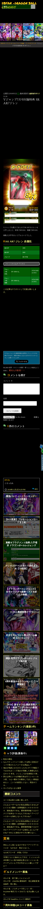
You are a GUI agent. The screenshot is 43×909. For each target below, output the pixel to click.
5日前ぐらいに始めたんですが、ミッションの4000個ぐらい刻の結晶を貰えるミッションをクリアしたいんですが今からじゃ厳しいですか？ (21, 861)
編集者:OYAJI (34, 93)
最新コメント (13, 794)
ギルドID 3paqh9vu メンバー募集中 (17, 899)
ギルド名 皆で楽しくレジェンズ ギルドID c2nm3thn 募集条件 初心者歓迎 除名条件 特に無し (21, 881)
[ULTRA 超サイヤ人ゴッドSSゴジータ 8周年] (28, 32)
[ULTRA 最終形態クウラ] (5, 32)
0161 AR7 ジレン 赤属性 (17, 241)
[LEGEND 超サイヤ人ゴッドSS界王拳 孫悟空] (16, 32)
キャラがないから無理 (12, 788)
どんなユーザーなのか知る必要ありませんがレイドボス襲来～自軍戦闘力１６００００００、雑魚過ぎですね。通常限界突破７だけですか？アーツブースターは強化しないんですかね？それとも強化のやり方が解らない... (21, 827)
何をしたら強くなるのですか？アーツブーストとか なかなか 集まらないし (21, 846)
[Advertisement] (21, 69)
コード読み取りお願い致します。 (16, 800)
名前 (5, 398)
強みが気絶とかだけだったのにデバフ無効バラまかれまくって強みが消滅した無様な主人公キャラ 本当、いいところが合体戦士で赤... (21, 771)
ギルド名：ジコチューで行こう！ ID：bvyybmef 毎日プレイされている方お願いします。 (21, 891)
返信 (36, 489)
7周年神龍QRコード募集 (17, 905)
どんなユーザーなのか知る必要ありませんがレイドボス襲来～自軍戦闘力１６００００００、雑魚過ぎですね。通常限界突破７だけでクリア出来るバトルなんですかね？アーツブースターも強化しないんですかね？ (21, 810)
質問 (6, 838)
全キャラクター (21, 39)
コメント (8, 381)
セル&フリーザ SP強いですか (15, 852)
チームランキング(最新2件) (19, 726)
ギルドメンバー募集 (15, 872)
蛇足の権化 (7, 759)
